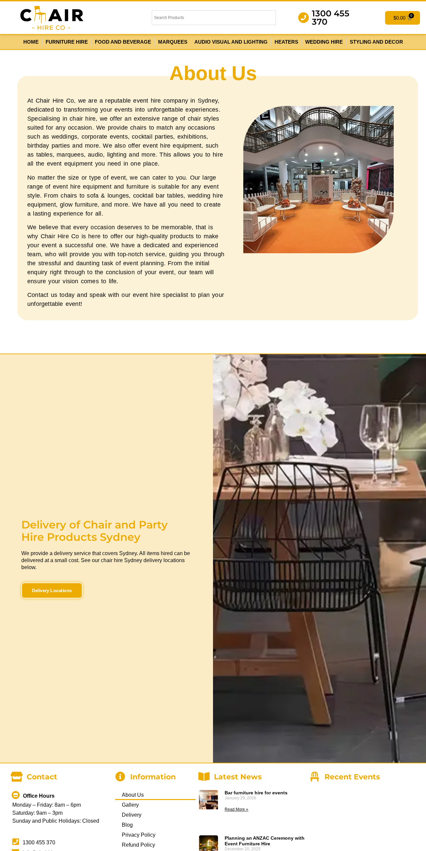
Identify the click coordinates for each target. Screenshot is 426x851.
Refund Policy (138, 845)
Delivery (131, 815)
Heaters (286, 42)
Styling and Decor (376, 42)
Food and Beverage (123, 42)
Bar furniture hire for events (256, 792)
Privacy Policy (138, 835)
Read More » (236, 809)
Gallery (130, 805)
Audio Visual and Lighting (231, 42)
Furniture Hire (67, 42)
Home (31, 42)
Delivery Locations (52, 590)
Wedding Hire (324, 42)
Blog (127, 825)
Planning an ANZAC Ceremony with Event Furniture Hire (265, 840)
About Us (133, 795)
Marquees (172, 42)
